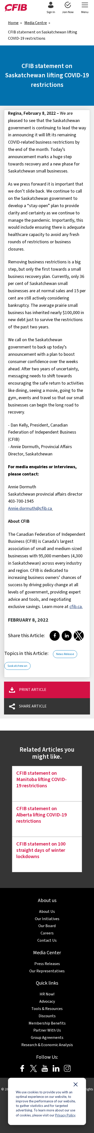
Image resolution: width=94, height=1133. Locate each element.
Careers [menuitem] (47, 933)
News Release (65, 654)
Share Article (33, 706)
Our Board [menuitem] (47, 926)
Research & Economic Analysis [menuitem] (47, 1045)
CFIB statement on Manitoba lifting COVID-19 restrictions (41, 779)
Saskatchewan (17, 666)
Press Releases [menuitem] (47, 964)
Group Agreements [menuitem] (47, 1037)
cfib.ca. (76, 607)
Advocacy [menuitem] (47, 1001)
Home (13, 23)
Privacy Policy (65, 1115)
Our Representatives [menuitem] (47, 971)
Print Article (32, 689)
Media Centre (35, 23)
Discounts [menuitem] (47, 1016)
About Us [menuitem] (47, 911)
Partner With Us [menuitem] (47, 1030)
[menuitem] (51, 8)
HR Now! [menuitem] (47, 994)
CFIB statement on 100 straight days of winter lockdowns (40, 850)
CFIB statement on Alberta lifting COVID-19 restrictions (41, 815)
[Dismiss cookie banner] (75, 1085)
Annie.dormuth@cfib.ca (30, 508)
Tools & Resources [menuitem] (47, 1008)
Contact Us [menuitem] (47, 940)
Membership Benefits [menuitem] (47, 1023)
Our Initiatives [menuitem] (47, 919)
